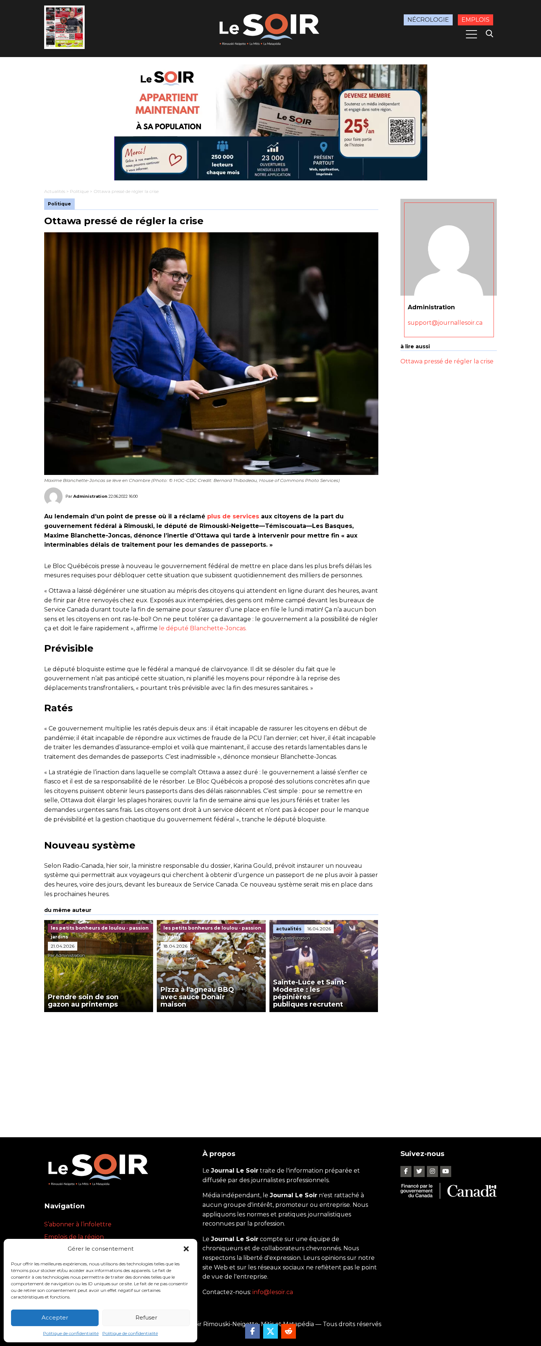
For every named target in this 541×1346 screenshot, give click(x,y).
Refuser (146, 1317)
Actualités (54, 191)
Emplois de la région (74, 1236)
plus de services (233, 516)
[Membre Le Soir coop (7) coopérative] (270, 122)
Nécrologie (428, 19)
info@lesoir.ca (272, 1292)
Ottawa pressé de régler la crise (447, 361)
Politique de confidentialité (71, 1333)
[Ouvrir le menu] (471, 34)
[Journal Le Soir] (270, 28)
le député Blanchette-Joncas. (203, 628)
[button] (186, 1248)
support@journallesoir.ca (445, 322)
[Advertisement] (211, 1067)
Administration (90, 496)
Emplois (475, 19)
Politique (79, 191)
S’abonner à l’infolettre (78, 1224)
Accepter (55, 1317)
